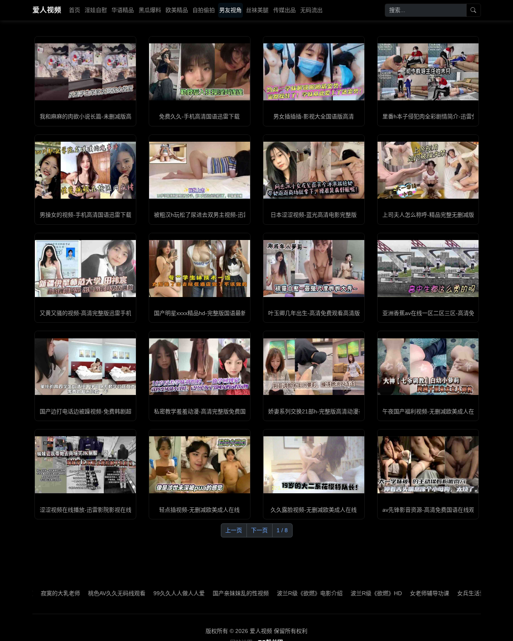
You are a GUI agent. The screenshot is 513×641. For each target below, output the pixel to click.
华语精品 (122, 10)
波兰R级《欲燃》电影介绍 (286, 593)
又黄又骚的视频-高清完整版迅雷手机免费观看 (97, 313)
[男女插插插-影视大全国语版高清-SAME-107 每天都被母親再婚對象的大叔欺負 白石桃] (313, 71)
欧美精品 (177, 10)
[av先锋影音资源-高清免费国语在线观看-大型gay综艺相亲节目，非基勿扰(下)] (428, 464)
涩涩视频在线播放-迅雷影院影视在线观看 (91, 510)
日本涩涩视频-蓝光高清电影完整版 (314, 215)
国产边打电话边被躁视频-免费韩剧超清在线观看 (100, 411)
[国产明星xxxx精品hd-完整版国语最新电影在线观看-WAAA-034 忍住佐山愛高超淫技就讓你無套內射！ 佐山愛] (199, 268)
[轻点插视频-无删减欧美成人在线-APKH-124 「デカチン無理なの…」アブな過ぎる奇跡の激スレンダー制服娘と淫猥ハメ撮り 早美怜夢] (199, 464)
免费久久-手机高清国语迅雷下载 (199, 116)
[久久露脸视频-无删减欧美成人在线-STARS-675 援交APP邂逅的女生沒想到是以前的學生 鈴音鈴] (313, 464)
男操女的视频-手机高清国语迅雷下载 (85, 215)
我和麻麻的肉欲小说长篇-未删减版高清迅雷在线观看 (105, 116)
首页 (74, 10)
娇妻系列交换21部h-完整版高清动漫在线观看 (324, 411)
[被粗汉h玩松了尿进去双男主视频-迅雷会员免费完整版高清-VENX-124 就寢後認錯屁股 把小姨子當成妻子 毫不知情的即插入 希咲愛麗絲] (199, 170)
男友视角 (230, 10)
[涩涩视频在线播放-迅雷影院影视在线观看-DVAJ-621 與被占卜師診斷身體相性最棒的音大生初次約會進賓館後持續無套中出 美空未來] (85, 464)
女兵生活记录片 (453, 593)
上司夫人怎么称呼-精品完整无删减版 (428, 215)
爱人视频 (46, 10)
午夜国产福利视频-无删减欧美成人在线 (431, 411)
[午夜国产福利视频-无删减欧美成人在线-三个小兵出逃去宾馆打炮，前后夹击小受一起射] (428, 366)
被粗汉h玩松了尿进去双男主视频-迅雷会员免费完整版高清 (226, 215)
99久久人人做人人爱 (156, 593)
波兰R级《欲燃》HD (353, 593)
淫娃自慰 (96, 10)
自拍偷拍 (203, 10)
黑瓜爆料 (150, 10)
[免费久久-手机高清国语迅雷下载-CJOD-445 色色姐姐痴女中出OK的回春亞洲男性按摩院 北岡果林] (199, 71)
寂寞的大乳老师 (37, 593)
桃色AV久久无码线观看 (93, 593)
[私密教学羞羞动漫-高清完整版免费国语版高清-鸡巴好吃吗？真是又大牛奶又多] (199, 366)
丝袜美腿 (257, 10)
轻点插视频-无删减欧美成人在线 (199, 510)
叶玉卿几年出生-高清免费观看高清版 (314, 313)
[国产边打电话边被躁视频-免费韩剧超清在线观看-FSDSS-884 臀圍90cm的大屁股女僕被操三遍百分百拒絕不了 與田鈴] (85, 366)
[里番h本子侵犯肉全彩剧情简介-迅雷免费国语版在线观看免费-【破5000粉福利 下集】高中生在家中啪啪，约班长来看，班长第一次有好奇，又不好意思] (428, 71)
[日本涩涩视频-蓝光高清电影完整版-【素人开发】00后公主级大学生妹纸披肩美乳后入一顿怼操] (313, 170)
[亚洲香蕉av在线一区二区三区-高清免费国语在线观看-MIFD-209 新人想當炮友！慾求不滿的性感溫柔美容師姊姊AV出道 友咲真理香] (428, 268)
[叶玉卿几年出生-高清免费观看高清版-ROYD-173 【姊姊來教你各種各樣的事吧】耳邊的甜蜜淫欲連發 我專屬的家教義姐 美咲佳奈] (313, 268)
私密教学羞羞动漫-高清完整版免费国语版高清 (211, 411)
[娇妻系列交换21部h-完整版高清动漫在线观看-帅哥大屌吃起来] (313, 366)
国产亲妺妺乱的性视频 (218, 593)
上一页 (233, 530)
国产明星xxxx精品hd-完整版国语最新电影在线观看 (217, 313)
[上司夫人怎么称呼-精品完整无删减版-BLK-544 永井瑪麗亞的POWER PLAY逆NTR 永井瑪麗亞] (428, 170)
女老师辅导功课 (406, 593)
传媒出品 (284, 10)
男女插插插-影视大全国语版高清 (313, 116)
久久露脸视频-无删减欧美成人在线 (314, 510)
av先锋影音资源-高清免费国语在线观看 (431, 510)
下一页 (259, 530)
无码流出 (311, 10)
